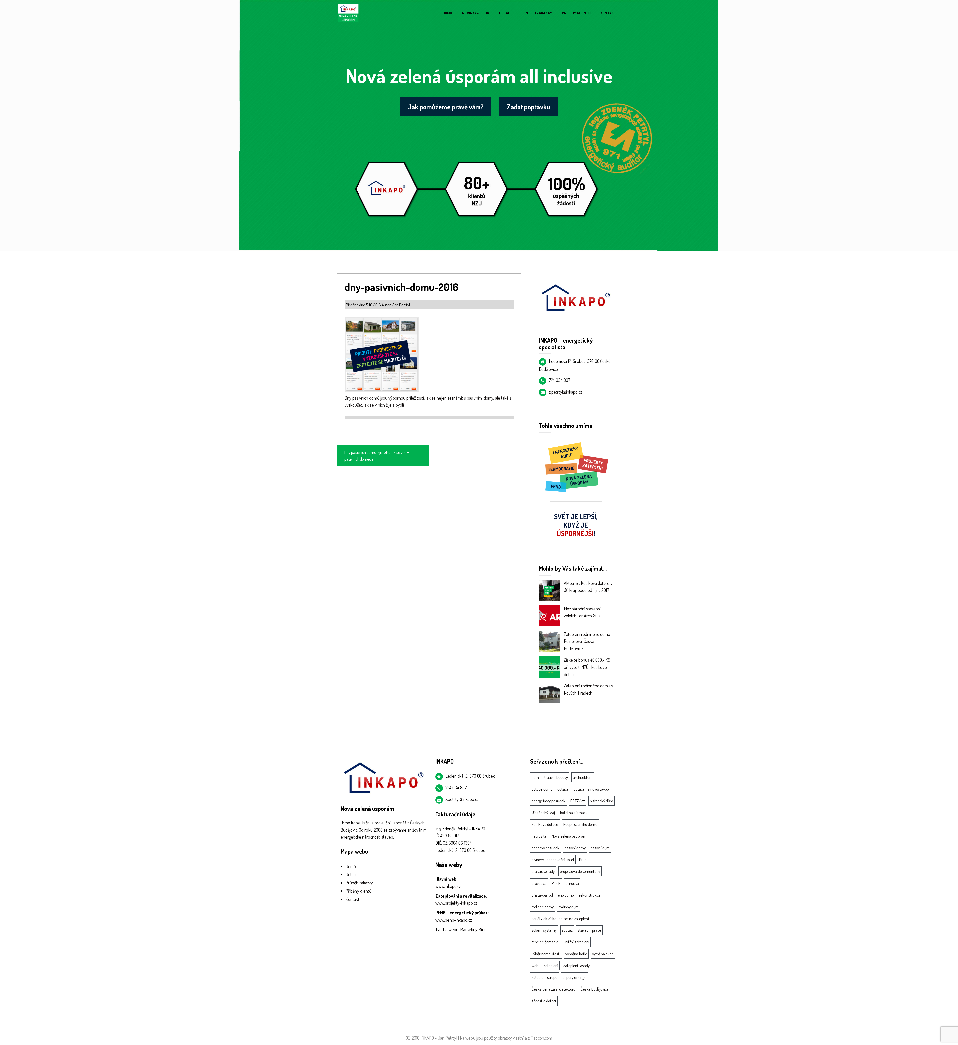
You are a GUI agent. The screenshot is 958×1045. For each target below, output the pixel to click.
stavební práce (589, 930)
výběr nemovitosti (546, 953)
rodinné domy (543, 906)
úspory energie (574, 977)
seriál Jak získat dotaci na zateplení (560, 918)
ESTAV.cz (577, 800)
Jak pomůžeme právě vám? (446, 106)
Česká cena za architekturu (554, 989)
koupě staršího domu (580, 824)
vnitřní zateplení (576, 941)
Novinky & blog (475, 13)
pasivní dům (600, 847)
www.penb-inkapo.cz (453, 920)
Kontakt (608, 13)
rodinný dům (569, 906)
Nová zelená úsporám (569, 836)
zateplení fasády (576, 965)
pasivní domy (575, 847)
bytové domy (542, 789)
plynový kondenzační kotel (553, 859)
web (535, 965)
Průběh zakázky (537, 13)
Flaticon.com (541, 1038)
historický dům (601, 800)
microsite (539, 836)
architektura (583, 777)
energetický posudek (548, 800)
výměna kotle (576, 953)
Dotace (506, 13)
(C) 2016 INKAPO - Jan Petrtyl (431, 1038)
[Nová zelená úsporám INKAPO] (348, 13)
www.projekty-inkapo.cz (456, 903)
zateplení (550, 965)
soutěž (567, 930)
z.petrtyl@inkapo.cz (565, 392)
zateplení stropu (545, 977)
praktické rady (543, 871)
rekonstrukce (589, 895)
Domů (447, 13)
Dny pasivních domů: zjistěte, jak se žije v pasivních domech (376, 456)
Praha (584, 859)
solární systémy (544, 930)
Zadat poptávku (528, 106)
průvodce (539, 883)
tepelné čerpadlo (545, 941)
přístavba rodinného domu (553, 895)
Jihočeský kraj (543, 812)
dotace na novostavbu (591, 789)
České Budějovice (595, 989)
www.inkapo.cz (448, 886)
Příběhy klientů (576, 13)
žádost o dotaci (544, 1000)
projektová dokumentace (580, 871)
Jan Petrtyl (401, 304)
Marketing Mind (473, 929)
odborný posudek (546, 847)
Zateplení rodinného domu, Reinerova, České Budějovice (587, 641)
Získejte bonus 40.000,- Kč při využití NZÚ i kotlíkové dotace (587, 667)
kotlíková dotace (545, 824)
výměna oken (603, 953)
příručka (572, 883)
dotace (563, 789)
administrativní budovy (550, 777)
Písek (556, 883)
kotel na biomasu (574, 812)
